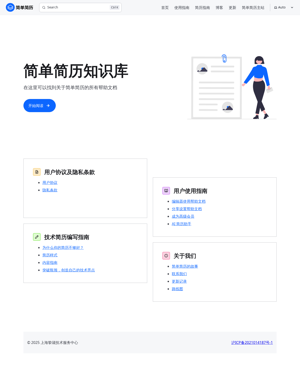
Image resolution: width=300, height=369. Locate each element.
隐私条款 (49, 190)
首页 (165, 7)
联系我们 (179, 273)
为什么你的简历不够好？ (63, 247)
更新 (232, 7)
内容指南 (49, 262)
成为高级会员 (183, 216)
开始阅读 (35, 105)
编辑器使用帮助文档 (189, 201)
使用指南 (181, 7)
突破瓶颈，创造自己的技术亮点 (68, 270)
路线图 (177, 288)
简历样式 (49, 255)
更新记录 (179, 281)
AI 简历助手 (181, 223)
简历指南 (202, 7)
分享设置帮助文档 (187, 208)
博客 (219, 7)
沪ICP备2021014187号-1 (252, 342)
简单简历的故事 (185, 266)
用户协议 (49, 182)
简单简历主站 (253, 7)
